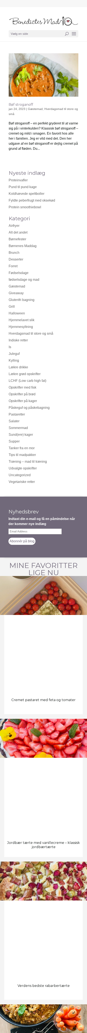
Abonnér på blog (22, 541)
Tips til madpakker (22, 455)
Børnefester (17, 239)
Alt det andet (18, 232)
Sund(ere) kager (21, 434)
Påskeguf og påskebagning (29, 407)
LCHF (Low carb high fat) (27, 380)
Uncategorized (20, 475)
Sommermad (18, 428)
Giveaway (16, 293)
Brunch (14, 252)
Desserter (16, 259)
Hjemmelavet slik (21, 320)
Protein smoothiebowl (25, 207)
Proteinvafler (18, 180)
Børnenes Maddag (23, 246)
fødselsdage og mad (24, 279)
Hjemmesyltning (21, 327)
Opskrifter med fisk (22, 387)
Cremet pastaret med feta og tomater (43, 700)
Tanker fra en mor (22, 448)
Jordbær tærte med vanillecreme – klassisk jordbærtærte (43, 845)
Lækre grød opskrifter (25, 374)
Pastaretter (17, 414)
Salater (14, 421)
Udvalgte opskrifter (23, 468)
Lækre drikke (18, 367)
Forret (13, 266)
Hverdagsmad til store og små (31, 333)
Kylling (14, 360)
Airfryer (14, 225)
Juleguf (14, 353)
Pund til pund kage (23, 187)
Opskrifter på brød (22, 394)
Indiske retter (18, 340)
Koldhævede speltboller (26, 193)
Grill (12, 306)
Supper (14, 441)
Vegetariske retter (22, 482)
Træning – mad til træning (28, 461)
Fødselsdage (19, 273)
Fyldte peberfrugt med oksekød (32, 200)
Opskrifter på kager (23, 401)
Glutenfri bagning (21, 300)
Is (10, 347)
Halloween (17, 313)
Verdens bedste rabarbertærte (44, 986)
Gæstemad (35, 109)
